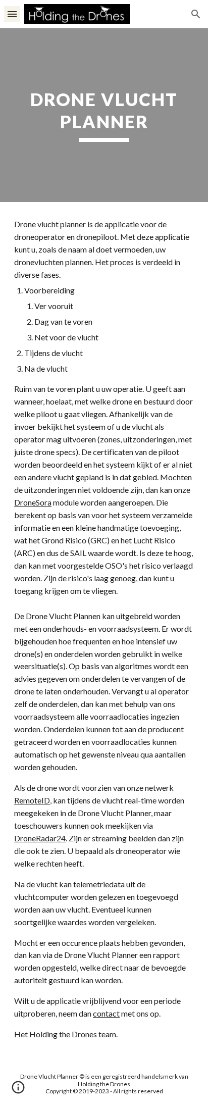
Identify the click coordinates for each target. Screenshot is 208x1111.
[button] (12, 14)
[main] (104, 114)
